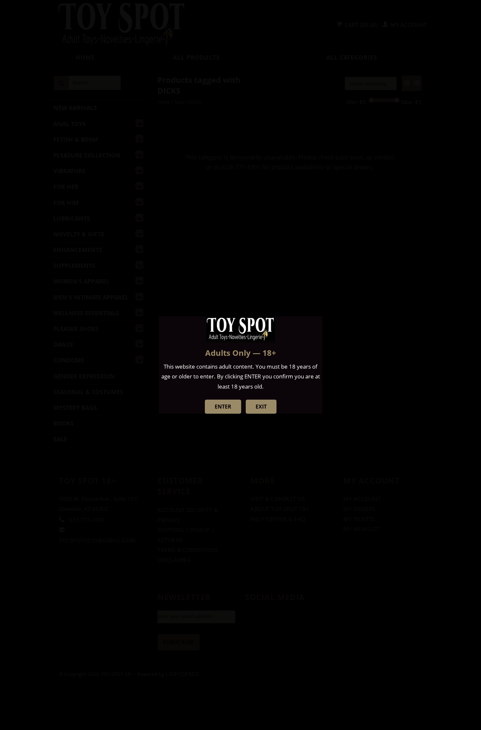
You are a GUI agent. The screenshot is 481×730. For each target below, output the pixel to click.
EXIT (261, 406)
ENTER (223, 406)
